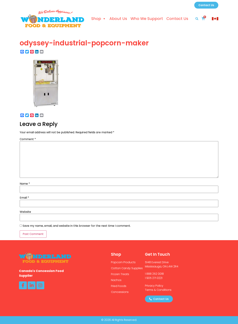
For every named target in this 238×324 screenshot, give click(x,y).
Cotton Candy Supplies (127, 268)
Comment (28, 139)
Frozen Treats (120, 274)
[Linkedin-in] (32, 285)
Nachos (116, 280)
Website (25, 211)
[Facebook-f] (23, 285)
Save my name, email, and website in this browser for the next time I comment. (77, 225)
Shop (96, 18)
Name (25, 183)
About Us (118, 18)
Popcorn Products (123, 262)
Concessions (120, 292)
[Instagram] (40, 285)
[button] (196, 18)
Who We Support (146, 18)
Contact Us (177, 18)
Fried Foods (118, 286)
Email (24, 197)
